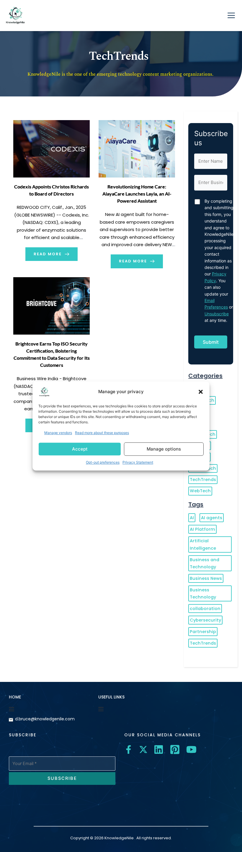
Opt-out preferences (103, 462)
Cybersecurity (205, 620)
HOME (15, 697)
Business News (206, 578)
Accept (80, 449)
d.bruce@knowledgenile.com (45, 719)
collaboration (205, 608)
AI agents (211, 518)
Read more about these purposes (102, 432)
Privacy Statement (137, 462)
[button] (201, 392)
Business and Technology (204, 563)
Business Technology (203, 593)
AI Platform (202, 529)
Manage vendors (58, 432)
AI (192, 518)
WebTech (200, 491)
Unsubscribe (217, 313)
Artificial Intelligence (203, 544)
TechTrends (203, 480)
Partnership (203, 632)
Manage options (164, 449)
